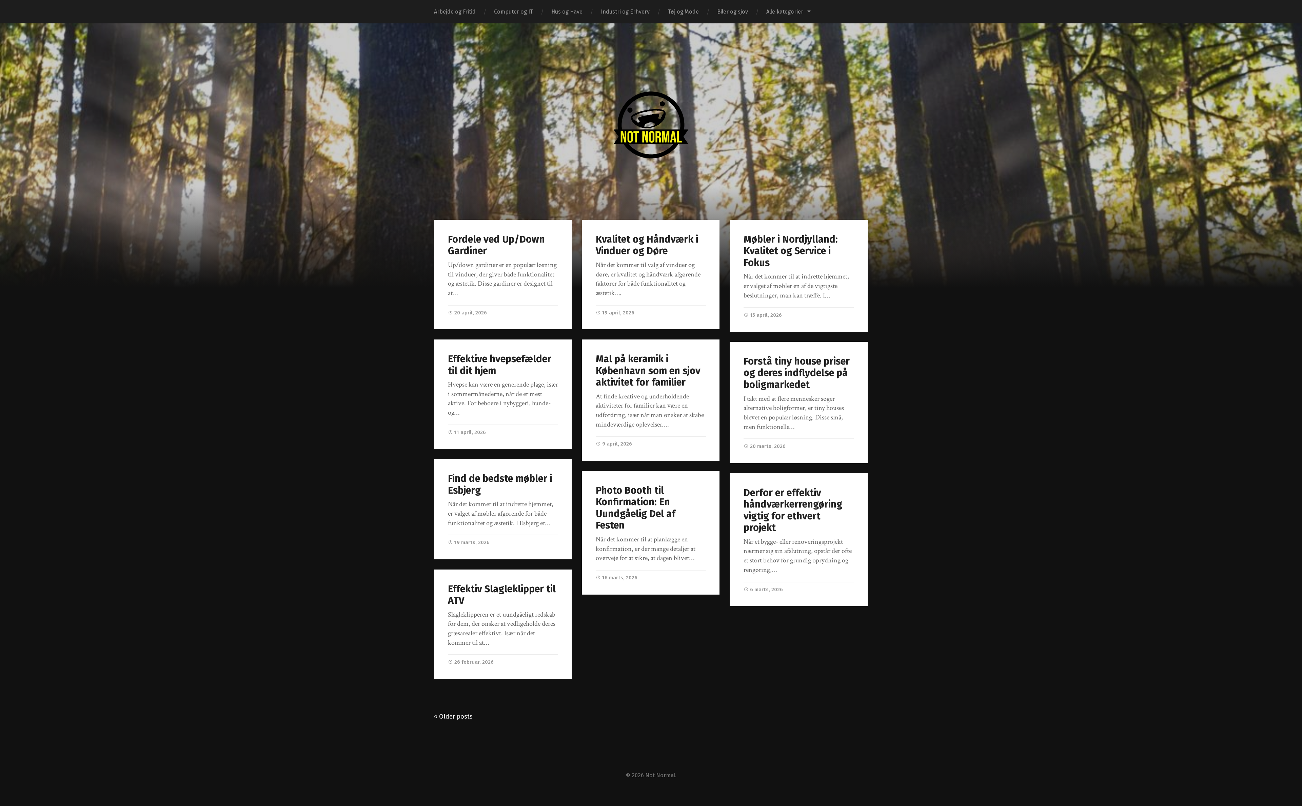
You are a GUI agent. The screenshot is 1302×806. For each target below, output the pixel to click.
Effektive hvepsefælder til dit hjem (499, 365)
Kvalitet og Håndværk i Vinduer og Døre (647, 245)
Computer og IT (513, 11)
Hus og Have (567, 11)
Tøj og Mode (683, 11)
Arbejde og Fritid (455, 11)
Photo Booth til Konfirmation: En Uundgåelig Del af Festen (635, 508)
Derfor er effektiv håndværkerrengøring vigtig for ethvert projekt (793, 510)
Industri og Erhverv (625, 11)
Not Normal (660, 775)
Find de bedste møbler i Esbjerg (500, 484)
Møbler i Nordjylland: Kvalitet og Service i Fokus (791, 251)
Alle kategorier (784, 11)
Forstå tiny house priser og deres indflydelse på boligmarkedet (797, 373)
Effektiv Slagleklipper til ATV (502, 595)
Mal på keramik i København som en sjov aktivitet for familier (648, 370)
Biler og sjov (732, 11)
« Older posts (453, 716)
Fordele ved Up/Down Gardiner (496, 245)
